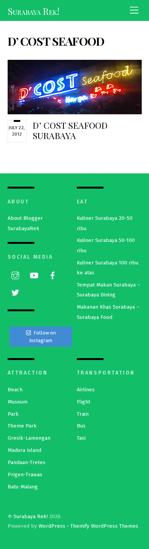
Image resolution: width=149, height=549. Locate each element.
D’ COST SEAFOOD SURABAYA (70, 130)
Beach (15, 389)
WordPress (52, 526)
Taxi (81, 438)
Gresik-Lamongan (29, 438)
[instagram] (15, 275)
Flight (83, 402)
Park (13, 414)
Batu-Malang (23, 486)
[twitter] (15, 292)
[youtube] (34, 275)
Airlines (86, 389)
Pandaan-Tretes (26, 462)
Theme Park (22, 426)
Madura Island (24, 450)
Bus (81, 426)
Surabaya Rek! (30, 516)
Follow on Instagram (42, 336)
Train (83, 414)
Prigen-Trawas (25, 474)
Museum (18, 402)
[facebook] (52, 275)
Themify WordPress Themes (104, 526)
